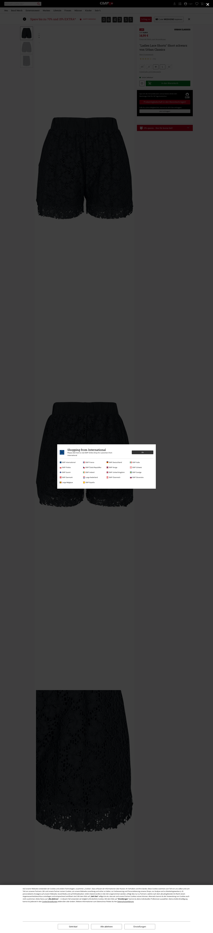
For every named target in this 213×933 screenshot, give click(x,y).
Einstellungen (139, 926)
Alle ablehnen (106, 927)
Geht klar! (73, 927)
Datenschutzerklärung (125, 901)
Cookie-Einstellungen (49, 901)
